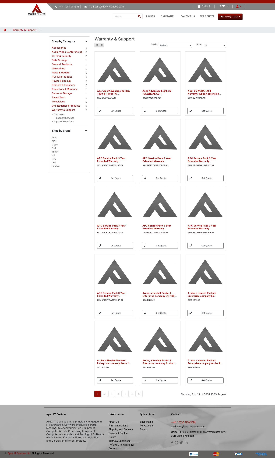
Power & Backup (61, 80)
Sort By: (154, 44)
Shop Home (146, 421)
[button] (69, 41)
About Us (114, 421)
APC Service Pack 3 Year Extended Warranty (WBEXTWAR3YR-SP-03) (202, 161)
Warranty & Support (24, 30)
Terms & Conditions (119, 440)
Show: (199, 44)
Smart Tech (58, 97)
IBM (54, 162)
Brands (144, 429)
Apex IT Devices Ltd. (19, 453)
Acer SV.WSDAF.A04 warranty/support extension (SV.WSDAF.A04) (203, 94)
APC (54, 141)
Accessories (59, 47)
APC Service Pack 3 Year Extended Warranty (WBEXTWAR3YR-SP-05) (156, 228)
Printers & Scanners (63, 85)
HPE (54, 158)
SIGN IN (206, 6)
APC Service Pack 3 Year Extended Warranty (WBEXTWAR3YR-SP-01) (111, 161)
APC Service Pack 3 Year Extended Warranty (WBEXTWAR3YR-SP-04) (111, 228)
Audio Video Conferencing (67, 51)
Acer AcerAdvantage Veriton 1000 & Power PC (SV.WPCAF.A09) (113, 94)
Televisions (58, 101)
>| (139, 393)
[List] (97, 45)
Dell (54, 148)
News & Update (61, 72)
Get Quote (116, 111)
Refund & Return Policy (121, 444)
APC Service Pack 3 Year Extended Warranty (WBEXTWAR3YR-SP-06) (202, 228)
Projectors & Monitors (64, 89)
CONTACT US (188, 16)
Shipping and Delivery (121, 429)
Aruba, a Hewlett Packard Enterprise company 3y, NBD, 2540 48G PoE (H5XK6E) (158, 296)
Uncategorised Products (66, 105)
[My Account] (238, 6)
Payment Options (118, 425)
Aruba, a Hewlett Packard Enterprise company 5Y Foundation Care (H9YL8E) (203, 296)
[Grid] (101, 45)
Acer (54, 137)
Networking (58, 68)
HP (53, 155)
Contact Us (115, 448)
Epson (55, 151)
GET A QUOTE (207, 16)
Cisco (55, 144)
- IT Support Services (63, 117)
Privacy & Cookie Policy (118, 435)
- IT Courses (58, 114)
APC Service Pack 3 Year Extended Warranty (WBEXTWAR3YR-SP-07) (111, 296)
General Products (62, 64)
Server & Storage (62, 93)
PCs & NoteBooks (62, 76)
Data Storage (59, 60)
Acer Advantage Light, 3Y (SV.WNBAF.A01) (156, 92)
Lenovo (56, 166)
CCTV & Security (61, 56)
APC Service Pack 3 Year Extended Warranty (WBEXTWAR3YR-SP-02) (156, 161)
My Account (146, 425)
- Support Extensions (63, 121)
